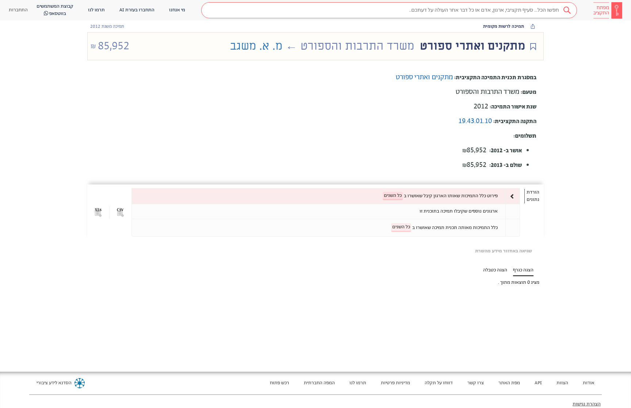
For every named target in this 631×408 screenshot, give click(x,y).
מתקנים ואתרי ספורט (425, 77)
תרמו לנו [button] (96, 10)
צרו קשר (475, 383)
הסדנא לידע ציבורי (54, 383)
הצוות (562, 383)
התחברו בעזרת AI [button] (136, 10)
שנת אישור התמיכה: (513, 107)
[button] (389, 10)
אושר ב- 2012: (505, 151)
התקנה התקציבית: (514, 121)
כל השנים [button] (393, 195)
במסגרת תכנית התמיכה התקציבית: (495, 77)
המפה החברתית (319, 383)
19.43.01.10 (475, 121)
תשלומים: (524, 136)
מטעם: (528, 92)
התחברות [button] (18, 10)
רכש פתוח (279, 383)
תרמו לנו (357, 383)
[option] (326, 196)
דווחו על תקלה (439, 383)
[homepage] (607, 10)
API (538, 383)
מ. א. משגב (256, 46)
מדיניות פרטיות (395, 383)
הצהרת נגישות (587, 404)
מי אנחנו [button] (177, 10)
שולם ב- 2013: (505, 165)
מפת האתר (509, 383)
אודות (588, 383)
